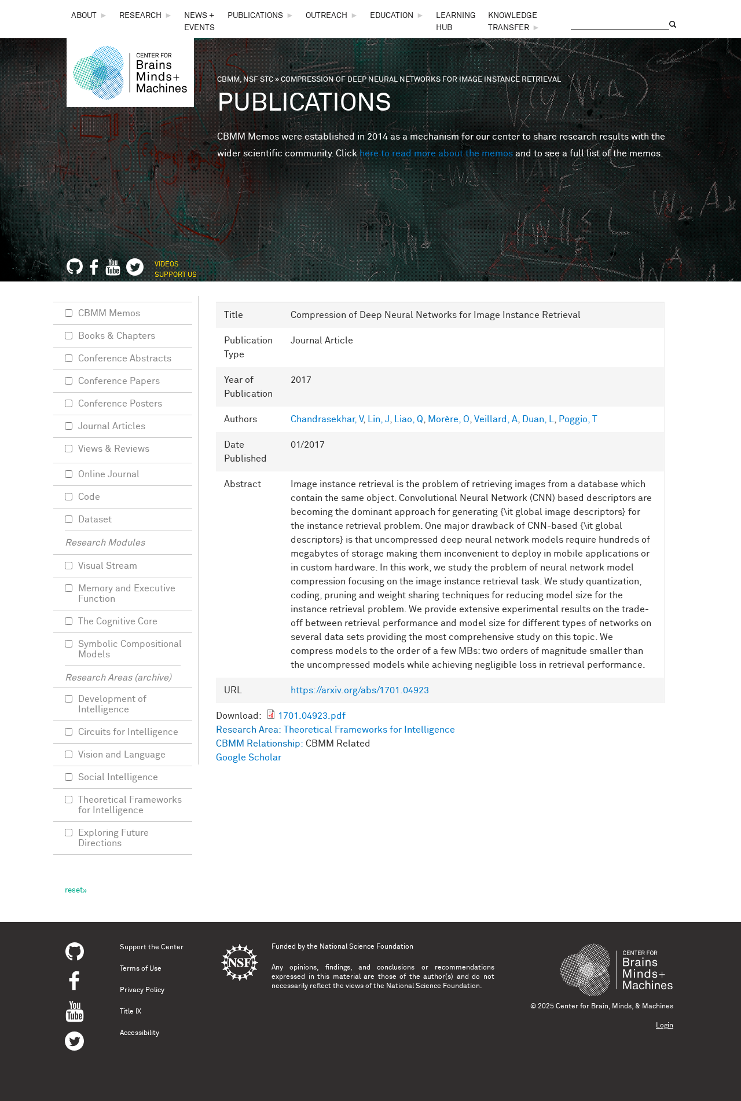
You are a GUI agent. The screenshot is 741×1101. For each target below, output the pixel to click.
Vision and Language (122, 754)
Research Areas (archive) (118, 677)
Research (140, 16)
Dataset (95, 519)
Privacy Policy (142, 990)
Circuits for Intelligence (128, 732)
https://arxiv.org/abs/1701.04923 (360, 690)
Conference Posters (120, 403)
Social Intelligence (118, 777)
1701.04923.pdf (312, 715)
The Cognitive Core (117, 621)
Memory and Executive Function (126, 593)
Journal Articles (111, 426)
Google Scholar (248, 757)
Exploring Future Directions (113, 838)
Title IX (130, 1011)
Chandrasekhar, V (327, 419)
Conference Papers (119, 381)
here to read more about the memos (436, 153)
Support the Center (152, 947)
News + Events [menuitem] (199, 22)
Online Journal (109, 474)
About (84, 16)
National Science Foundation (366, 946)
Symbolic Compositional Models (130, 649)
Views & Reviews (113, 448)
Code (89, 497)
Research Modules (105, 542)
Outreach (326, 16)
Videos (167, 264)
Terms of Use (141, 968)
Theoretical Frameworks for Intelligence (369, 729)
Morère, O (448, 419)
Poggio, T (578, 419)
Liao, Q (408, 419)
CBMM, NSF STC (245, 79)
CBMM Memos (109, 313)
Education (391, 16)
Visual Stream (107, 565)
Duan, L (538, 419)
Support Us (176, 275)
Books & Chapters (116, 336)
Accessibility (139, 1033)
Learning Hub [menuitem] (456, 22)
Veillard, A (496, 419)
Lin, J (379, 419)
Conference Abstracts (124, 358)
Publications (255, 16)
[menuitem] (89, 16)
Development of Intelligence (112, 704)
